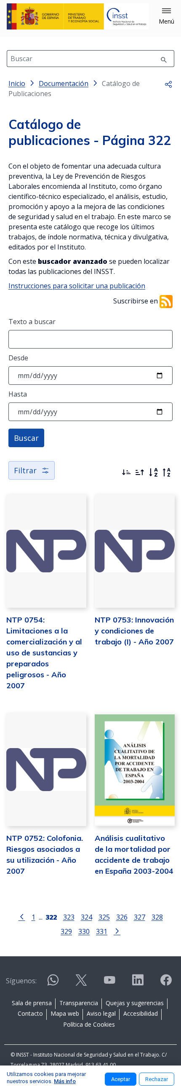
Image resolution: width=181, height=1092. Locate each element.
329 (66, 931)
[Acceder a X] (81, 983)
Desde (18, 357)
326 (122, 916)
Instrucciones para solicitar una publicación (76, 285)
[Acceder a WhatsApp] (53, 983)
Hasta (17, 394)
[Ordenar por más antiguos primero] (140, 472)
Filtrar (25, 470)
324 (86, 916)
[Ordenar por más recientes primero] (126, 472)
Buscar (26, 438)
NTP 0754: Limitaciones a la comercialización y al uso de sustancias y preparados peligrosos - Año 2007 (44, 652)
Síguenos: (21, 980)
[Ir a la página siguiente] (117, 931)
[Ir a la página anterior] (22, 916)
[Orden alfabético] (153, 472)
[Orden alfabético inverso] (167, 472)
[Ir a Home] (78, 16)
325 (104, 916)
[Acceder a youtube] (109, 983)
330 (84, 931)
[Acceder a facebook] (166, 983)
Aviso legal (101, 1013)
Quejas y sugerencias (135, 1003)
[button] (166, 16)
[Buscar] (164, 59)
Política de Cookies (89, 1024)
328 (157, 916)
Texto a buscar (32, 321)
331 (101, 931)
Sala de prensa (32, 1003)
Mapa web (65, 1013)
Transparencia (78, 1003)
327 (139, 916)
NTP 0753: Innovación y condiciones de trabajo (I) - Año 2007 (134, 631)
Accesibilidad (140, 1013)
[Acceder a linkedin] (137, 983)
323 (69, 916)
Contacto (30, 1013)
